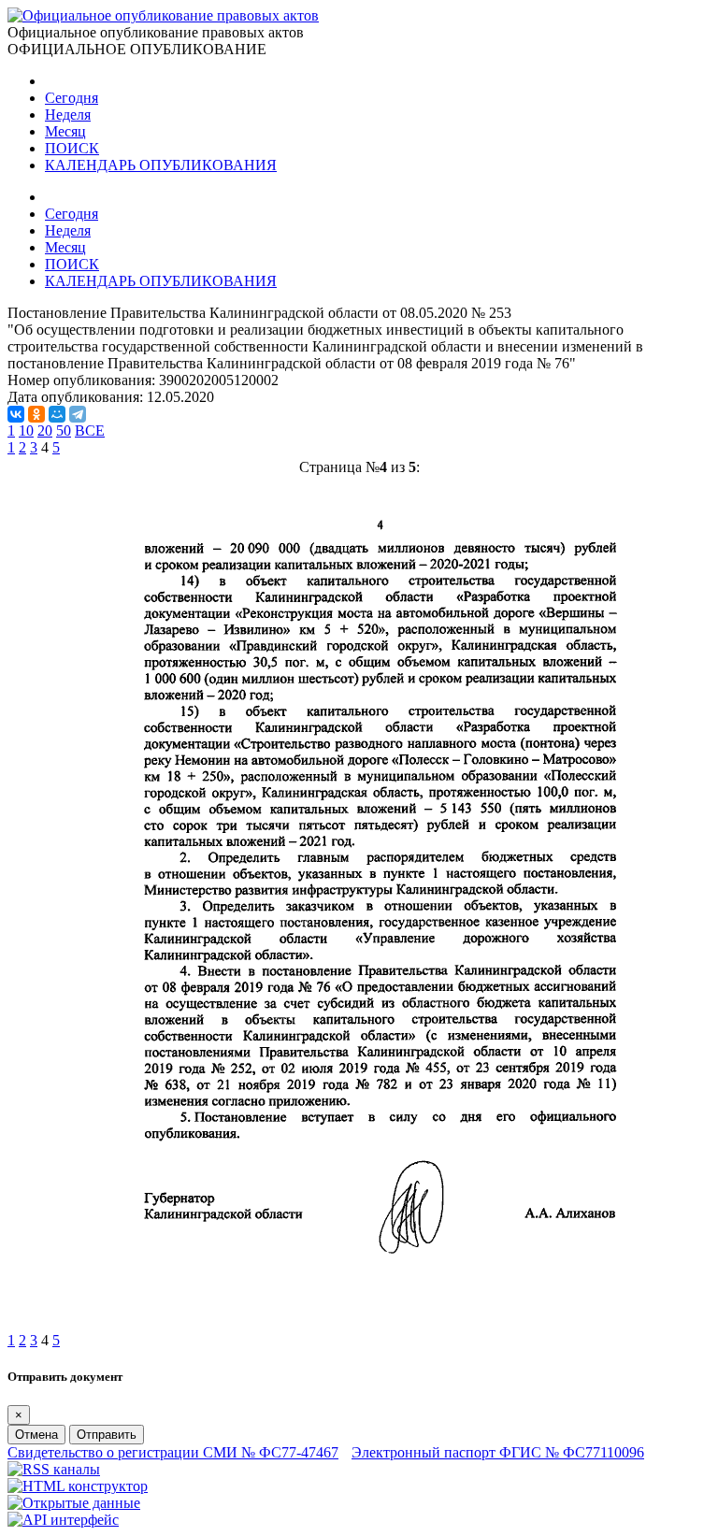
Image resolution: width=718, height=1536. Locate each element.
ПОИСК (72, 148)
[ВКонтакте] (15, 414)
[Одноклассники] (36, 414)
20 (44, 430)
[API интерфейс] (63, 1520)
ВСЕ (90, 430)
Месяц (65, 131)
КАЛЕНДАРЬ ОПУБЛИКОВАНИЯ (161, 165)
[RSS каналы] (53, 1469)
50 (63, 430)
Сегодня (71, 98)
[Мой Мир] (57, 414)
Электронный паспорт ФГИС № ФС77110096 (498, 1452)
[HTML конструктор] (77, 1486)
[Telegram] (77, 414)
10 (26, 430)
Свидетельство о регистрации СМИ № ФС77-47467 (172, 1452)
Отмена (36, 1435)
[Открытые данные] (73, 1503)
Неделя (68, 114)
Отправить (106, 1435)
